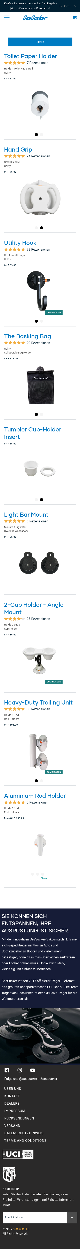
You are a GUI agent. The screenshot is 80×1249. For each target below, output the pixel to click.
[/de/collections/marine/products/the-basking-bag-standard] (40, 391)
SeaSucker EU (21, 1229)
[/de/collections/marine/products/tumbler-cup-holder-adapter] (40, 476)
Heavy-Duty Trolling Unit (38, 702)
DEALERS (12, 1103)
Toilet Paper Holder (30, 55)
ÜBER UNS (12, 1089)
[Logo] (35, 17)
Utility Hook (20, 242)
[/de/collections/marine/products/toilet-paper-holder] (40, 111)
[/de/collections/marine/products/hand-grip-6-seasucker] (40, 204)
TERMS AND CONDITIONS (25, 1141)
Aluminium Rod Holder (35, 795)
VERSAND (12, 1126)
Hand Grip (18, 149)
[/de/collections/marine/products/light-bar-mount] (40, 567)
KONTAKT (12, 1096)
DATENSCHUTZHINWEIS (24, 1133)
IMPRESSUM (14, 1111)
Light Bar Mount (26, 514)
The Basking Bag (27, 335)
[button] (74, 17)
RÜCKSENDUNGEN (19, 1118)
